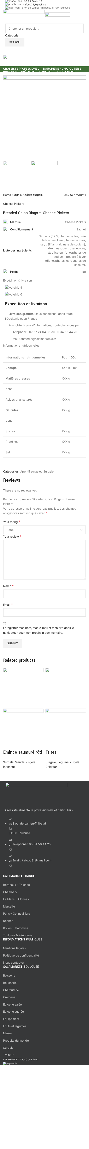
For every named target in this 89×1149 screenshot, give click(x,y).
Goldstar (51, 766)
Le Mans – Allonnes (16, 899)
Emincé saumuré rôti (22, 752)
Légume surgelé (68, 762)
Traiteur (8, 1055)
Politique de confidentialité (21, 955)
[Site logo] (24, 16)
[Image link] (36, 793)
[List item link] (44, 844)
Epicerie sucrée (13, 1011)
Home (7, 194)
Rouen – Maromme (15, 928)
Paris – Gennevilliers (16, 913)
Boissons (9, 975)
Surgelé (17, 194)
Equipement (11, 1019)
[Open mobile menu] (44, 51)
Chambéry (10, 892)
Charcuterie (11, 990)
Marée (7, 1033)
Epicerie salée (12, 1004)
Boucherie (10, 982)
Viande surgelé (25, 762)
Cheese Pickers (13, 203)
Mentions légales (14, 948)
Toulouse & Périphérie (17, 935)
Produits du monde (16, 1040)
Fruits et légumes (14, 1026)
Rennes (8, 921)
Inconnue (9, 766)
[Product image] (23, 728)
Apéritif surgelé (33, 194)
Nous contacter (13, 962)
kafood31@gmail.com (35, 4)
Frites (51, 752)
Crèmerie (9, 997)
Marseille (9, 906)
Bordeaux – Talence (16, 884)
